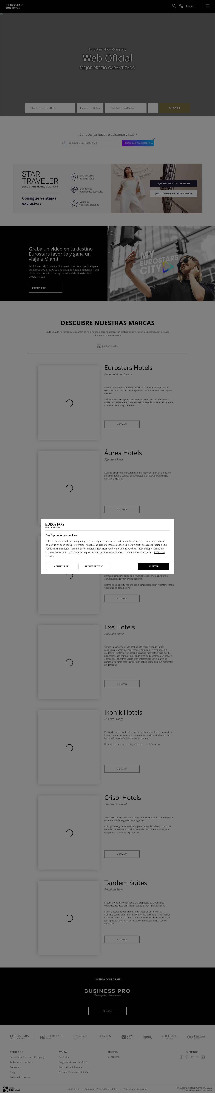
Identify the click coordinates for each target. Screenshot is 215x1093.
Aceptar (154, 566)
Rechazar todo (94, 566)
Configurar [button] (61, 566)
